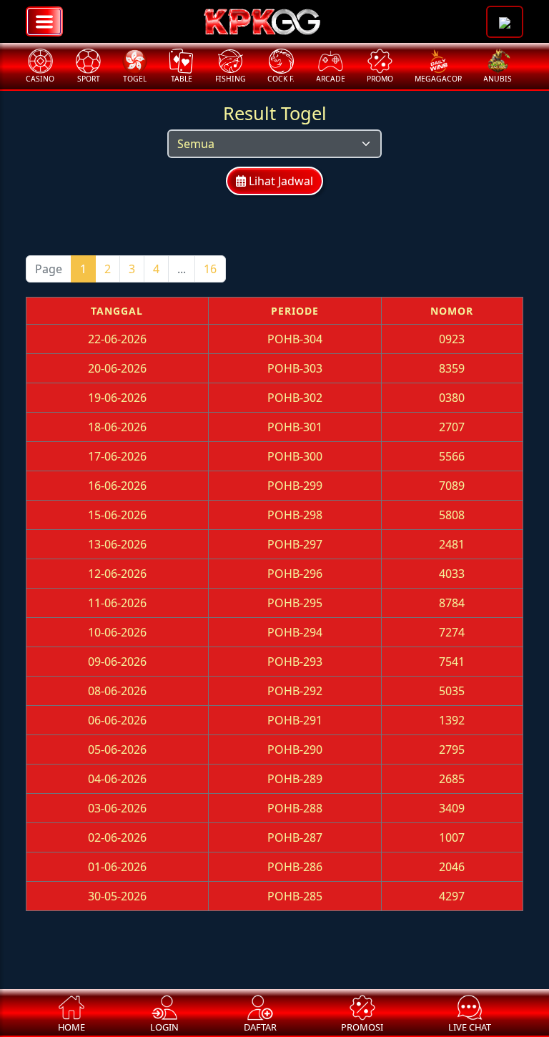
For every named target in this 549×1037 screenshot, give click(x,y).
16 (210, 269)
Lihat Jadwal (279, 181)
